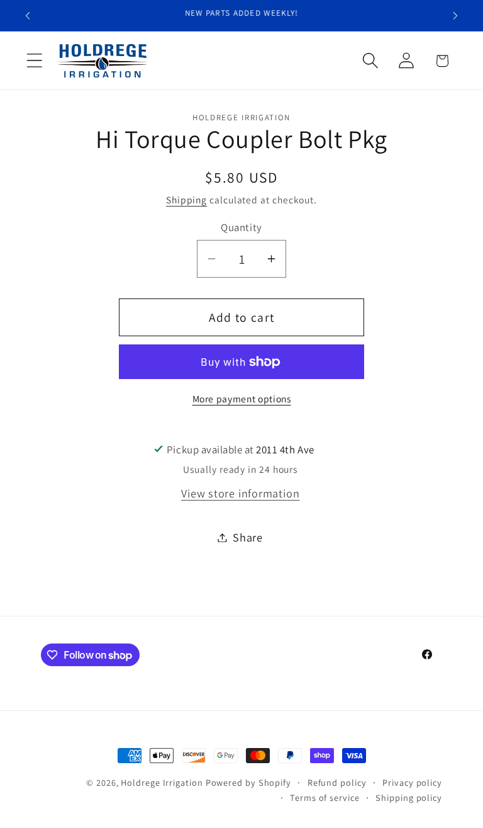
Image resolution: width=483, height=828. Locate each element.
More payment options (241, 398)
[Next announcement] (455, 16)
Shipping (186, 199)
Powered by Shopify (248, 782)
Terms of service (325, 797)
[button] (34, 61)
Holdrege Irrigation (162, 782)
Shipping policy (408, 797)
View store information (240, 493)
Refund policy (337, 782)
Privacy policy (412, 782)
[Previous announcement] (28, 16)
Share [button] (248, 537)
